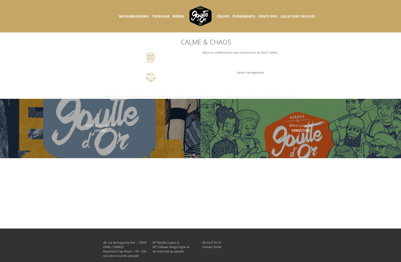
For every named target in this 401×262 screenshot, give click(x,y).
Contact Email (211, 247)
